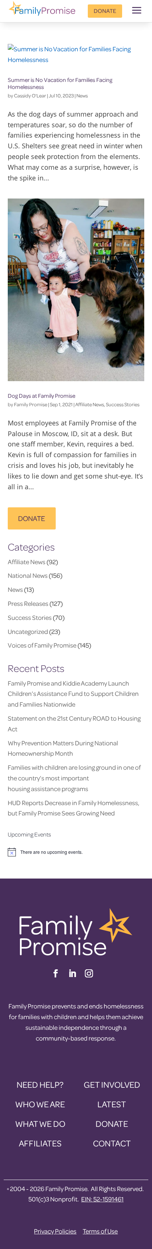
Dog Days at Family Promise (41, 395)
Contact (112, 1143)
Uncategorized (28, 631)
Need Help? (40, 1085)
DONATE (31, 518)
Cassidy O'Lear (30, 95)
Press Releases (28, 603)
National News (28, 575)
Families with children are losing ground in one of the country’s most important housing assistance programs (74, 778)
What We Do (40, 1124)
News (82, 95)
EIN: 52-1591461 (102, 1199)
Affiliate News (89, 404)
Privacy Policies (55, 1231)
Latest (111, 1104)
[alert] (76, 852)
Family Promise (30, 404)
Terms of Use (100, 1231)
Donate (105, 11)
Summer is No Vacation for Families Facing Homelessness (60, 83)
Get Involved (112, 1085)
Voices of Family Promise (42, 645)
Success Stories (122, 404)
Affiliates (40, 1143)
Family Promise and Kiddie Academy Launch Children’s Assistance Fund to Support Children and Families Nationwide (73, 694)
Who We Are (40, 1104)
